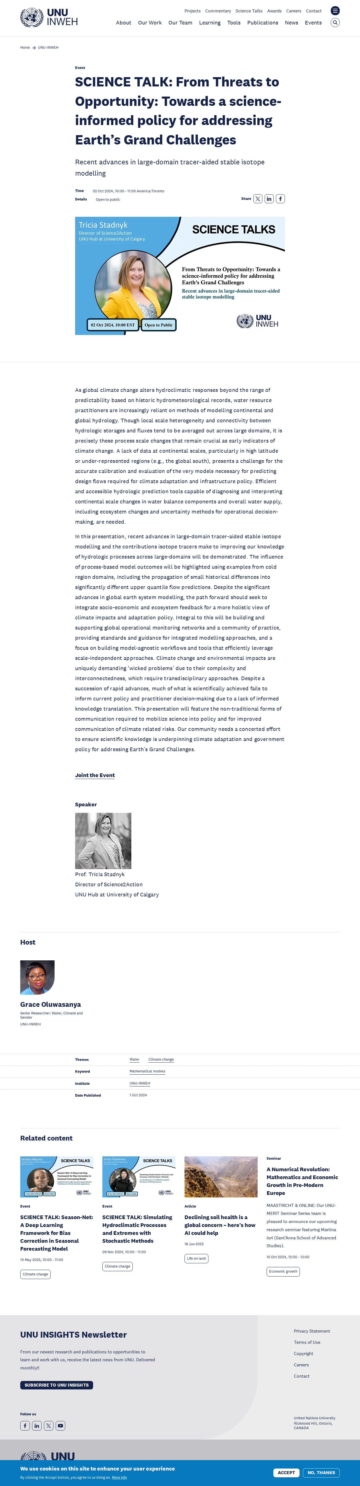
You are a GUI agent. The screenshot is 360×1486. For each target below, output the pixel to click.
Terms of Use (307, 1342)
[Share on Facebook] (280, 198)
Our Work (150, 22)
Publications (262, 22)
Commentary (218, 11)
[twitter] (48, 1426)
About (123, 22)
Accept (286, 1473)
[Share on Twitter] (257, 198)
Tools (233, 22)
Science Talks (249, 11)
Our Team (180, 22)
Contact (314, 11)
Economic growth (283, 1271)
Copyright (303, 1353)
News (291, 22)
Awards (274, 11)
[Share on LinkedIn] (269, 198)
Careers (294, 11)
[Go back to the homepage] (48, 26)
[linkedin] (37, 1426)
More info (119, 1477)
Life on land (196, 1258)
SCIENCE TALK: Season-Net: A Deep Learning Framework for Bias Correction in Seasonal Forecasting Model (56, 1233)
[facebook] (25, 1426)
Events (313, 22)
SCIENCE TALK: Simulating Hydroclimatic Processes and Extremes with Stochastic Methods (137, 1229)
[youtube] (60, 1426)
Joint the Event (95, 775)
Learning (209, 22)
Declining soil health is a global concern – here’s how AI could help (219, 1225)
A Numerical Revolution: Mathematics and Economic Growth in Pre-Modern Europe (302, 1181)
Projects (192, 11)
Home (25, 48)
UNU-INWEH (48, 48)
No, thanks (321, 1473)
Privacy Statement (312, 1331)
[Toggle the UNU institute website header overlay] (335, 10)
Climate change (35, 1274)
